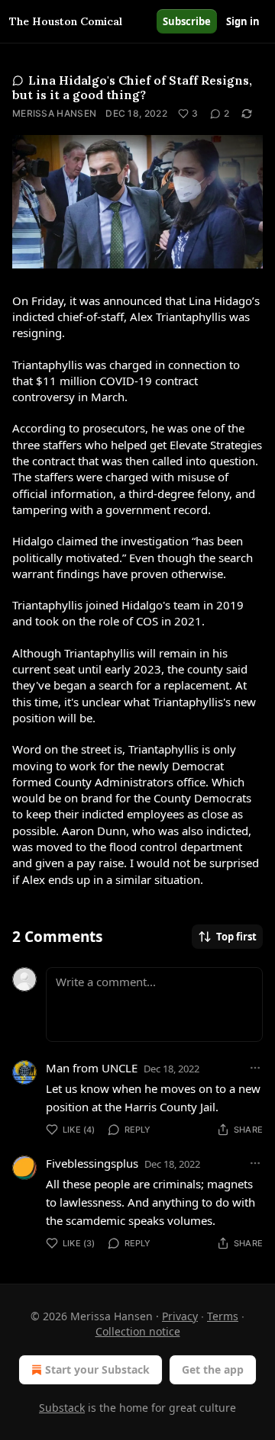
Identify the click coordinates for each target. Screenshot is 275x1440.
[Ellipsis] (255, 1068)
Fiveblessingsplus (92, 1163)
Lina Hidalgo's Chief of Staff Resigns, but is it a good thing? (132, 87)
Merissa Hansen (54, 113)
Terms (222, 1316)
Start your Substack (97, 1369)
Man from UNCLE (92, 1067)
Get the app (213, 1369)
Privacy (180, 1316)
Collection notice (137, 1331)
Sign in (243, 21)
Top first (236, 936)
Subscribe (187, 21)
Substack (62, 1407)
